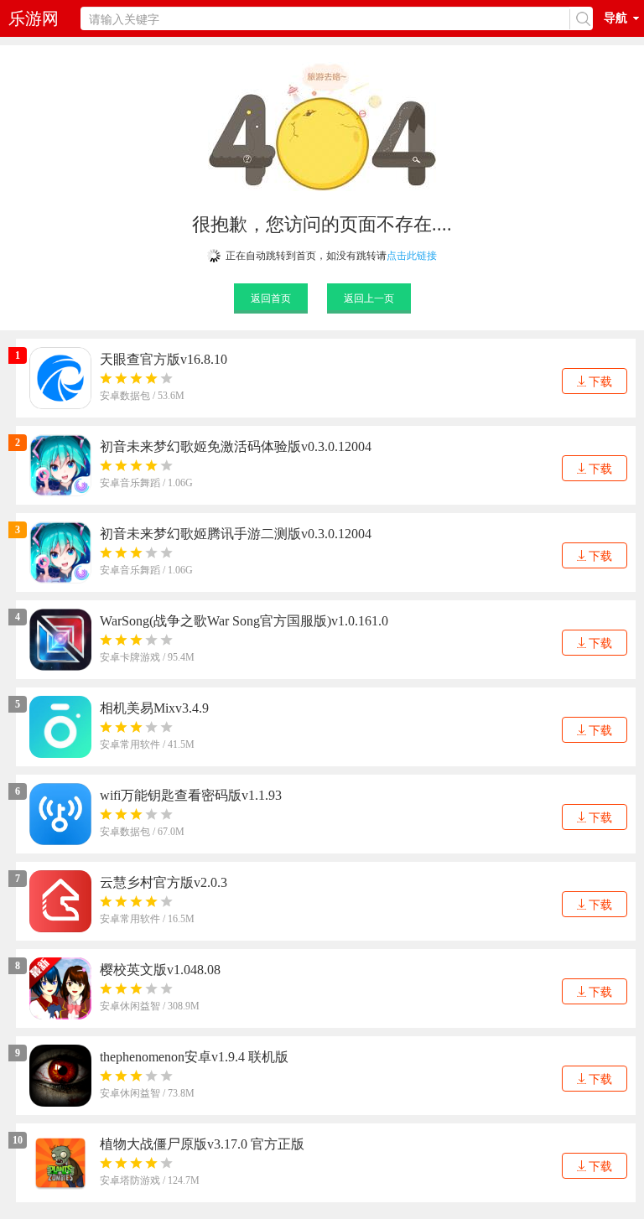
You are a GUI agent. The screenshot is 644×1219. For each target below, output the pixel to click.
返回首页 (271, 298)
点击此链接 (412, 256)
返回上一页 (369, 298)
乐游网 (33, 18)
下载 (600, 382)
